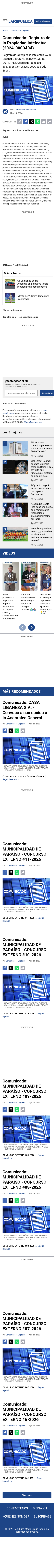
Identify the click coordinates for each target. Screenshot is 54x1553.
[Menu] (6, 21)
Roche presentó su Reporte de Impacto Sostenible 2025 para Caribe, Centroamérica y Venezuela (10, 606)
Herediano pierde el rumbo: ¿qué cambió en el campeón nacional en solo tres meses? (41, 534)
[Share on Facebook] (25, 121)
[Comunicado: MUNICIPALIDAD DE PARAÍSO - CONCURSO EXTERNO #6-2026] (26, 1452)
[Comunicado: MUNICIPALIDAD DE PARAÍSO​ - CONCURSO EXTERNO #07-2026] (26, 1361)
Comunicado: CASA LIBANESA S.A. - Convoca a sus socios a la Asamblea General (25, 710)
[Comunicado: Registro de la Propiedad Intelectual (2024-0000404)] (28, 90)
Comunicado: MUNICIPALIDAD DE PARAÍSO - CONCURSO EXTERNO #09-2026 (24, 1089)
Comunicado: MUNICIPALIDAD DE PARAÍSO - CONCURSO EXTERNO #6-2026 (24, 1412)
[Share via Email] (43, 121)
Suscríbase (42, 1516)
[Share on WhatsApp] (37, 121)
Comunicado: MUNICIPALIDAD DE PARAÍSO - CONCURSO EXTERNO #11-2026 (24, 851)
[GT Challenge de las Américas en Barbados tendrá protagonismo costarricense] (10, 284)
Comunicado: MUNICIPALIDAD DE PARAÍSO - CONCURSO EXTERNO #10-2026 (24, 947)
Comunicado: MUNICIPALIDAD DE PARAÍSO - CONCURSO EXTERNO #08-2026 (24, 1179)
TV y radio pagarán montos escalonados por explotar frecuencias (42, 490)
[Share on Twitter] (31, 121)
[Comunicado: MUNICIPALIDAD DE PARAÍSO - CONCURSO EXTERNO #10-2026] (26, 987)
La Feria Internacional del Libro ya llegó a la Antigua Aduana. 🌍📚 (28, 602)
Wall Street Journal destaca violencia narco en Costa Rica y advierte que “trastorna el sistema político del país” (42, 468)
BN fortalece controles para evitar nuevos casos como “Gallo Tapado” (41, 447)
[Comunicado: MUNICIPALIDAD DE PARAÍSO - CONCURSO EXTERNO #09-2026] (26, 1129)
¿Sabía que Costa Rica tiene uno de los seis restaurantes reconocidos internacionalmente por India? (42, 511)
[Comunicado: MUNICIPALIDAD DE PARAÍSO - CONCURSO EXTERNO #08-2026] (26, 1219)
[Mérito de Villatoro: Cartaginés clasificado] (10, 298)
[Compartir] (49, 121)
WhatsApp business (33, 422)
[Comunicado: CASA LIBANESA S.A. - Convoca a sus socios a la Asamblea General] (26, 750)
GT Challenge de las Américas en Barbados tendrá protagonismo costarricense (32, 283)
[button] (43, 21)
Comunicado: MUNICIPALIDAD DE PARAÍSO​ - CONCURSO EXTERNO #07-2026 (24, 1321)
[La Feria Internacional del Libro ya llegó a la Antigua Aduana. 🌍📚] (29, 576)
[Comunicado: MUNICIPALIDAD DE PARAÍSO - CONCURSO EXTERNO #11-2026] (26, 891)
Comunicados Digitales (25, 109)
